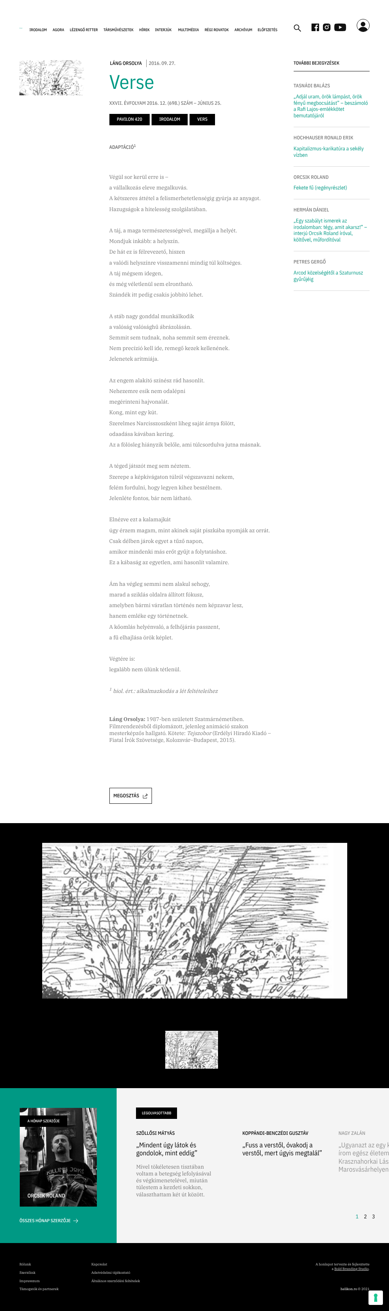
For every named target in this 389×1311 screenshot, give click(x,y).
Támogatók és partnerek (39, 1289)
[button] (38, 30)
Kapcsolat (100, 1264)
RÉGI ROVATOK (217, 29)
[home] (20, 28)
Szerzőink (27, 1273)
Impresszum (29, 1281)
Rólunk (25, 1264)
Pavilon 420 (129, 119)
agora (58, 29)
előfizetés (267, 29)
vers (202, 119)
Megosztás (126, 795)
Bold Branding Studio (351, 1269)
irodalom (38, 29)
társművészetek (118, 29)
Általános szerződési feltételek (116, 1281)
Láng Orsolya (126, 63)
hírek (144, 29)
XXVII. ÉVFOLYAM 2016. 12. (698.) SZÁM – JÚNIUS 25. (165, 103)
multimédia (188, 29)
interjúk (163, 29)
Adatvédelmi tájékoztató (111, 1273)
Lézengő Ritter (84, 29)
